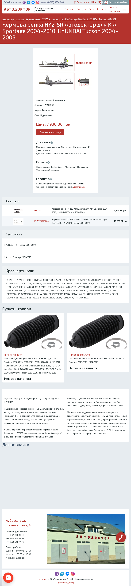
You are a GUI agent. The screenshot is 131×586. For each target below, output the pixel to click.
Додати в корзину (50, 132)
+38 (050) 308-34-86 (15, 538)
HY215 (37, 210)
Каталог (101, 8)
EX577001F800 (41, 221)
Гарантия (42, 579)
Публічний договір (65, 582)
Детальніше (79, 187)
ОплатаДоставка (114, 9)
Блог (91, 8)
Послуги (81, 8)
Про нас (69, 8)
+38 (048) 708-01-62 (15, 542)
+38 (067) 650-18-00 (54, 2)
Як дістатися (83, 2)
